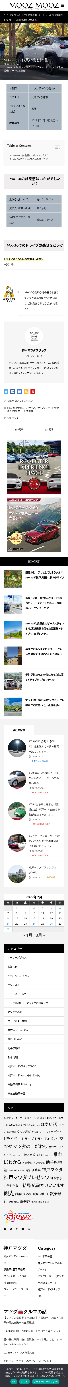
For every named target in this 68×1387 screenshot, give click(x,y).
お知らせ (50, 877)
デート (58, 1132)
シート (42, 1132)
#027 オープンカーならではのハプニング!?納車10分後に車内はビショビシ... (44, 841)
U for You (35, 1125)
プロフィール (32, 355)
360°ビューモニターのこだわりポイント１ (28, 1361)
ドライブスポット (46, 1139)
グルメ (35, 1132)
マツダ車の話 (15, 1012)
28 (8, 929)
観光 (9, 1193)
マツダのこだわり (30, 1146)
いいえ (24, 1381)
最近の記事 (19, 730)
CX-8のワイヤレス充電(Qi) (19, 1352)
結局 (26, 1185)
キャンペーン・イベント (19, 975)
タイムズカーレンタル (15, 1276)
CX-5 (28, 1118)
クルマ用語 (11, 1132)
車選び (25, 1201)
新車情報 (13, 1057)
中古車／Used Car (18, 1030)
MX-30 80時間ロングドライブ (20, 67)
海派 (28, 1170)
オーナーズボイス (17, 957)
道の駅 (34, 1202)
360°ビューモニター (14, 1118)
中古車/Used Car (44, 1155)
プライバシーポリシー (46, 1381)
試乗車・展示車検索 (14, 1269)
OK (14, 1381)
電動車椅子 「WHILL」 (19, 1084)
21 (8, 923)
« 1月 (27, 935)
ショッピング (12, 418)
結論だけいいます (48, 1185)
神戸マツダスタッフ (24, 401)
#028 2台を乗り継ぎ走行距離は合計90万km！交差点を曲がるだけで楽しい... (44, 809)
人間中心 (27, 1162)
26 (51, 923)
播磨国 (21, 71)
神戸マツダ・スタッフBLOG (22, 1066)
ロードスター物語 (17, 1021)
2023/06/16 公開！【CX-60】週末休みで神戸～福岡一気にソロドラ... (44, 746)
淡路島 (36, 1170)
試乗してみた (23, 1194)
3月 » (40, 935)
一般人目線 (28, 1155)
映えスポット (19, 1170)
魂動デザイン (44, 1202)
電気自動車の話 (16, 1093)
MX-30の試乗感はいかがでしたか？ (31, 155)
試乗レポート (41, 1194)
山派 (11, 1170)
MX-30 (26, 1125)
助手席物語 (14, 1048)
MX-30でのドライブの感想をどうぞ (30, 159)
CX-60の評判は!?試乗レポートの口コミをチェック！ (33, 1331)
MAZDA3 (15, 1125)
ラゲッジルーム (13, 1155)
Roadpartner (10, 1282)
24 (33, 923)
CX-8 (36, 1118)
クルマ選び (23, 1132)
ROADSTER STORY (40, 792)
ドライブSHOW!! (39, 761)
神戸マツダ (52, 1169)
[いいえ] (63, 1375)
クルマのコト (14, 984)
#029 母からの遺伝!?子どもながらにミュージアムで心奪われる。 (44, 778)
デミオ (49, 1132)
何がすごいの (39, 1163)
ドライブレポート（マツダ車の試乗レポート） (31, 1003)
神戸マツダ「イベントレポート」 (24, 1075)
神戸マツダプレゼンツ (26, 1177)
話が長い (13, 1202)
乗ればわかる (15, 1039)
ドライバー (12, 1139)
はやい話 (49, 1124)
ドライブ (28, 1139)
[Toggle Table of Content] (55, 148)
